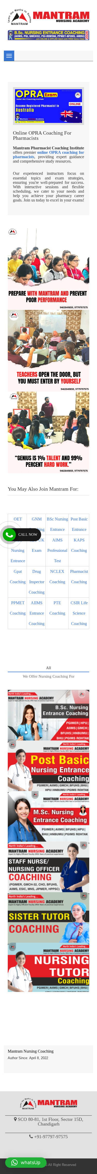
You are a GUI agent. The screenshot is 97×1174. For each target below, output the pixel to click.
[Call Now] (9, 534)
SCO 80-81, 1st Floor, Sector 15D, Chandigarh (50, 1121)
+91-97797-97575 (51, 1136)
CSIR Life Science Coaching (79, 613)
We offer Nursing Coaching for (48, 676)
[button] (26, 1162)
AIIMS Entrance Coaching (36, 613)
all (48, 668)
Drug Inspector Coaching (36, 581)
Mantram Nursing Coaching (31, 1051)
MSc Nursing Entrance (18, 550)
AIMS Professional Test (57, 550)
